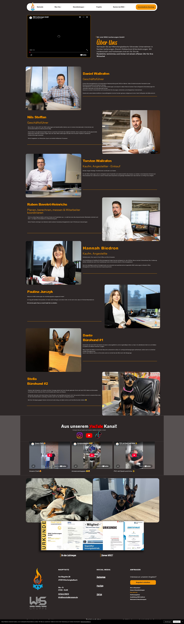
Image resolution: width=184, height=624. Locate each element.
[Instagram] (79, 435)
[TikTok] (98, 435)
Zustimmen (176, 621)
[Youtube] (89, 435)
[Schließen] (182, 622)
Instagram (101, 577)
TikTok (99, 594)
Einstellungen (168, 621)
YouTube (100, 585)
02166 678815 (63, 594)
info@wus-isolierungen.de (68, 597)
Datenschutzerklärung (86, 621)
